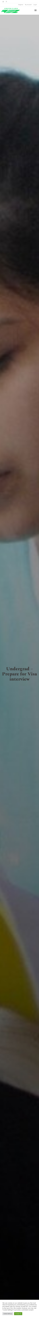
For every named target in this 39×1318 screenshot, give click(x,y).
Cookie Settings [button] (8, 1313)
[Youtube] (3, 1)
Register (20, 4)
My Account (28, 4)
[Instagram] (6, 1)
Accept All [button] (18, 1313)
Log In (35, 4)
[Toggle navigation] (35, 10)
